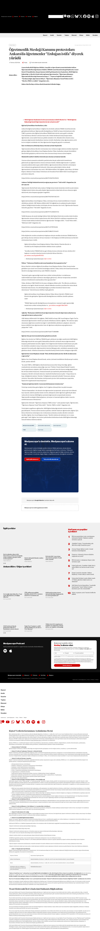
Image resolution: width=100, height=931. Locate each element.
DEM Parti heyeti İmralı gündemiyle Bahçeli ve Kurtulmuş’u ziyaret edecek (11, 627)
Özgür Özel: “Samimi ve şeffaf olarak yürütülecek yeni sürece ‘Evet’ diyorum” (32, 627)
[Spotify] (89, 16)
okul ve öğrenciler (57, 425)
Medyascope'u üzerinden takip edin (40, 500)
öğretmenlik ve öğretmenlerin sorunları (45, 425)
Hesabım (95, 35)
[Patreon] (64, 16)
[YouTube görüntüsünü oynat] (50, 102)
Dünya (81, 35)
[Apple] (93, 16)
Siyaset (45, 35)
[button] (55, 7)
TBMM (24, 429)
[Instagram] (97, 16)
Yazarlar (59, 35)
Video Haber (12, 45)
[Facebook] (85, 16)
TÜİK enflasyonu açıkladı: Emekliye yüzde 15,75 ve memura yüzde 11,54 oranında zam (33, 594)
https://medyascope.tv (36, 740)
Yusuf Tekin (40, 429)
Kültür (88, 35)
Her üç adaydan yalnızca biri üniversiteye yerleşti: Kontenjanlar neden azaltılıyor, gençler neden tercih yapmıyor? (12, 556)
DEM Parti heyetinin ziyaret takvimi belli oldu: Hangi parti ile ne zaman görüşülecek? (54, 594)
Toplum (66, 35)
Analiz (52, 35)
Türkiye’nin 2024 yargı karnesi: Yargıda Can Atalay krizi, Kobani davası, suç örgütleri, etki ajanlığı (54, 625)
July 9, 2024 (47, 259)
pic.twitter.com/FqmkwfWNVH (33, 255)
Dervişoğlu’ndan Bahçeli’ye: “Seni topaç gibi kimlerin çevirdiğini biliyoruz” (12, 595)
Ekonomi (74, 35)
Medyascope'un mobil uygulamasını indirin (36, 507)
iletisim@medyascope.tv (36, 866)
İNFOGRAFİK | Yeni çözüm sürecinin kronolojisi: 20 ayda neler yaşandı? (54, 558)
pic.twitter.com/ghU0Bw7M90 (58, 305)
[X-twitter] (81, 16)
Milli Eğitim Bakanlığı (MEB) (28, 425)
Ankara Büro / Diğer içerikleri (17, 567)
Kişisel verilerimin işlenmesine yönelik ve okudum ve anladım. (73, 656)
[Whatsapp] (73, 16)
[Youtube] (68, 16)
